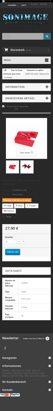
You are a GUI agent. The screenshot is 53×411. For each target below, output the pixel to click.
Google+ (33, 206)
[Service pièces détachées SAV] (16, 108)
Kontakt (34, 4)
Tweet (8, 206)
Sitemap (43, 4)
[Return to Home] (5, 70)
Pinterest (10, 211)
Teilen (20, 206)
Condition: (7, 194)
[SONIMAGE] (26, 18)
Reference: (7, 190)
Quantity (9, 237)
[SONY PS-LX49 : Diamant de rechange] (12, 166)
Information (15, 87)
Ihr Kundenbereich (14, 382)
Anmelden (12, 5)
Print (9, 217)
